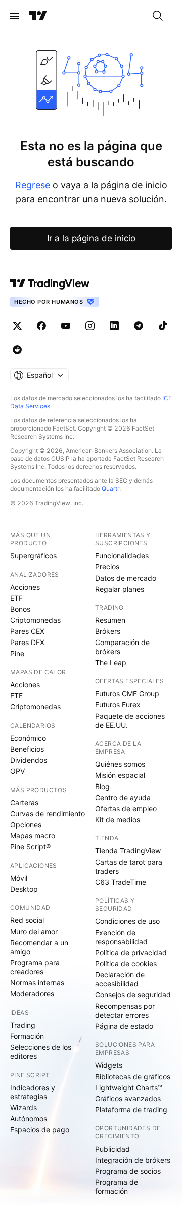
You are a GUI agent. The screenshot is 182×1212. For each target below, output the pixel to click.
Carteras (24, 802)
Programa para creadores (35, 967)
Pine (17, 653)
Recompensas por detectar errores (125, 1010)
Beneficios (27, 749)
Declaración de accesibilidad (120, 979)
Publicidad (112, 1149)
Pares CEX (27, 631)
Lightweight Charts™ (128, 1087)
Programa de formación (116, 1186)
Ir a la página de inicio (91, 238)
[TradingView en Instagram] (90, 326)
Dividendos (28, 760)
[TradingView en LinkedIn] (114, 326)
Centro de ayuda (123, 797)
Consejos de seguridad (133, 994)
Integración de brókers (132, 1160)
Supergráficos (33, 555)
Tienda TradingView (128, 850)
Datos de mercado (125, 578)
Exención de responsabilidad (121, 937)
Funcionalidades (122, 555)
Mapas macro (32, 835)
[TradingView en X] (17, 326)
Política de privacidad (131, 952)
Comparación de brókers (122, 647)
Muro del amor (34, 931)
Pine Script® (30, 846)
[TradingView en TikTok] (163, 326)
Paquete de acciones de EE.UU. (130, 720)
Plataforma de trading (131, 1109)
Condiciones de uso (127, 921)
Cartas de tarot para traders (128, 866)
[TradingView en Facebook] (41, 326)
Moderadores (32, 993)
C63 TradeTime (120, 882)
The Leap (110, 662)
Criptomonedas (35, 620)
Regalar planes (119, 589)
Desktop (24, 889)
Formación (27, 1036)
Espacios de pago (39, 1129)
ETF (16, 598)
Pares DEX (27, 642)
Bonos (20, 609)
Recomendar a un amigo (39, 947)
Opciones (25, 824)
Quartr (110, 488)
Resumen (110, 620)
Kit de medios (117, 819)
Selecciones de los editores (40, 1051)
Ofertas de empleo (126, 808)
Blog (102, 786)
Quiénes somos (120, 764)
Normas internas (37, 982)
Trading (22, 1025)
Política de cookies (126, 963)
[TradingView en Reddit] (17, 350)
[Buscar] (158, 16)
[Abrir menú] (15, 16)
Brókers (107, 631)
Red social (27, 920)
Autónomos (28, 1118)
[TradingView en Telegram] (138, 326)
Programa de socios (128, 1171)
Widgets (108, 1065)
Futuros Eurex (118, 704)
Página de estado (124, 1026)
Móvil (18, 878)
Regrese (32, 185)
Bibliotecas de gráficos (132, 1076)
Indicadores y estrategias (32, 1092)
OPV (17, 771)
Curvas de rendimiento (47, 813)
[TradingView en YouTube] (66, 326)
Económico (28, 738)
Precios (107, 566)
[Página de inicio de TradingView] (38, 16)
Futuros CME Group (127, 693)
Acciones (25, 587)
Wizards (23, 1107)
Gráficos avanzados (128, 1098)
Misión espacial (120, 775)
